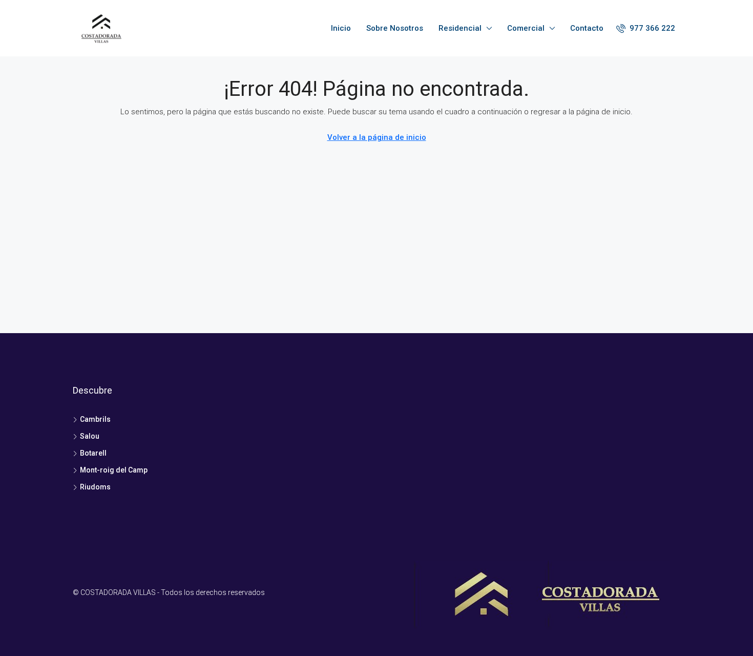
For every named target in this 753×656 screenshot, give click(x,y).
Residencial (460, 28)
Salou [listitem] (89, 436)
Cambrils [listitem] (95, 419)
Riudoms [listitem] (95, 487)
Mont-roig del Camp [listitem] (114, 470)
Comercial (526, 28)
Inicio (341, 28)
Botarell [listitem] (93, 453)
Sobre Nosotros (394, 28)
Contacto (586, 28)
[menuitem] (645, 28)
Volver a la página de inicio (376, 137)
